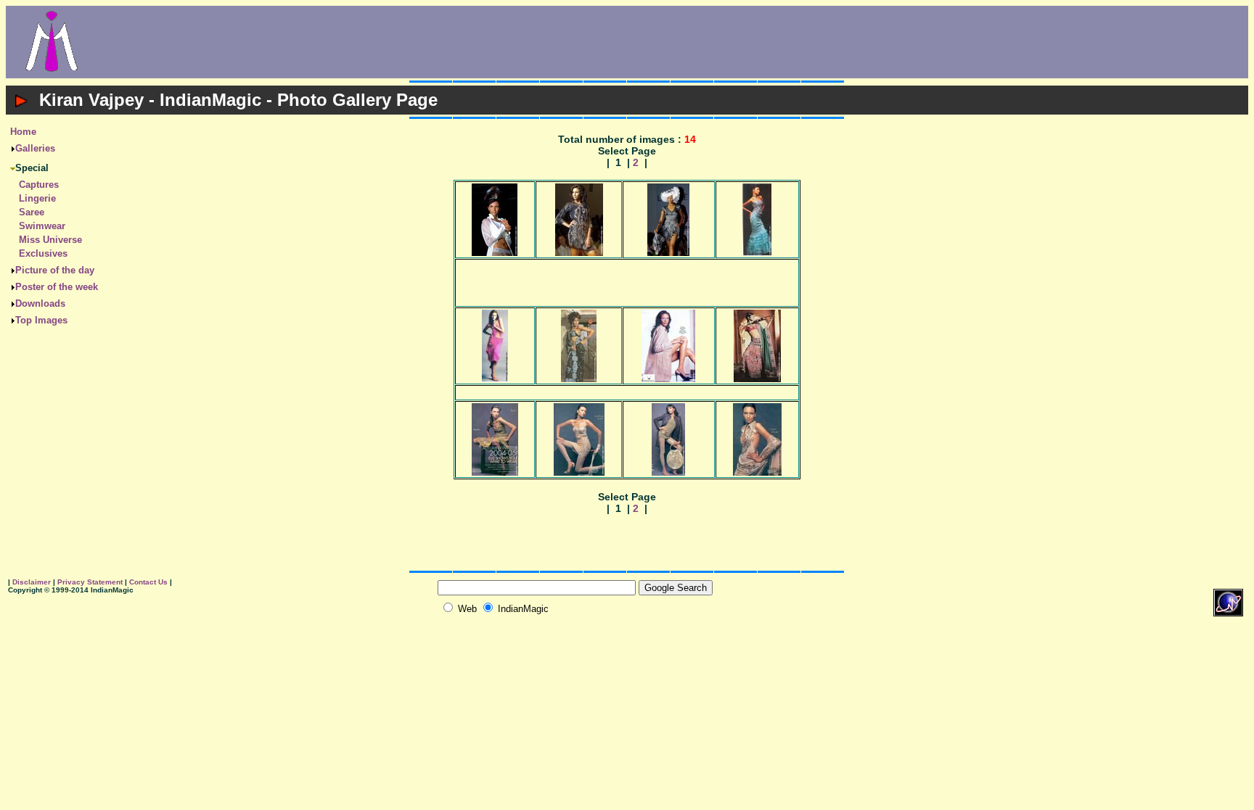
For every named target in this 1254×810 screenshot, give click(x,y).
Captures (39, 184)
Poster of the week (56, 286)
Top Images (41, 320)
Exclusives (43, 253)
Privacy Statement (90, 582)
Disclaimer (31, 582)
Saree (31, 212)
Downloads (40, 303)
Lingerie (37, 198)
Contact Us (148, 582)
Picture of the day (54, 270)
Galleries (35, 148)
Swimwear (42, 225)
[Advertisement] (673, 42)
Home (23, 131)
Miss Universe (50, 239)
